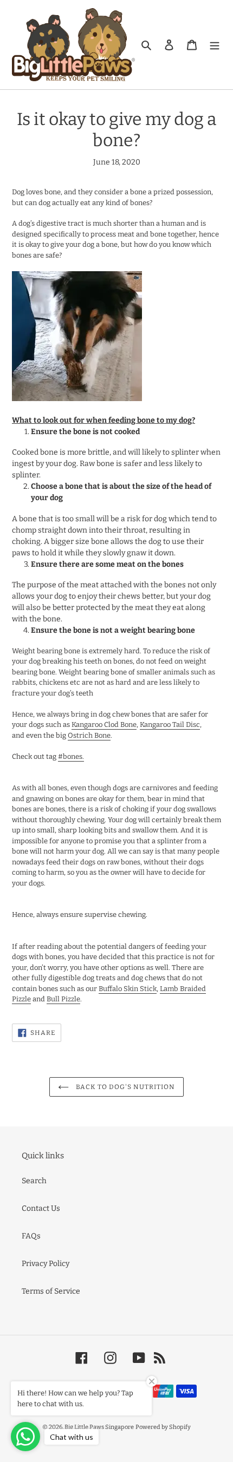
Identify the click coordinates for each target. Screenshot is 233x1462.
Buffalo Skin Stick (128, 989)
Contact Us (41, 1208)
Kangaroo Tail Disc (170, 724)
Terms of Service (51, 1291)
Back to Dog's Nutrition (124, 1087)
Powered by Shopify (163, 1427)
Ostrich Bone (89, 735)
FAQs (31, 1236)
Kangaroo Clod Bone (104, 724)
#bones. (71, 756)
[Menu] (214, 45)
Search (34, 1180)
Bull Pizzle (63, 999)
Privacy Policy (45, 1263)
